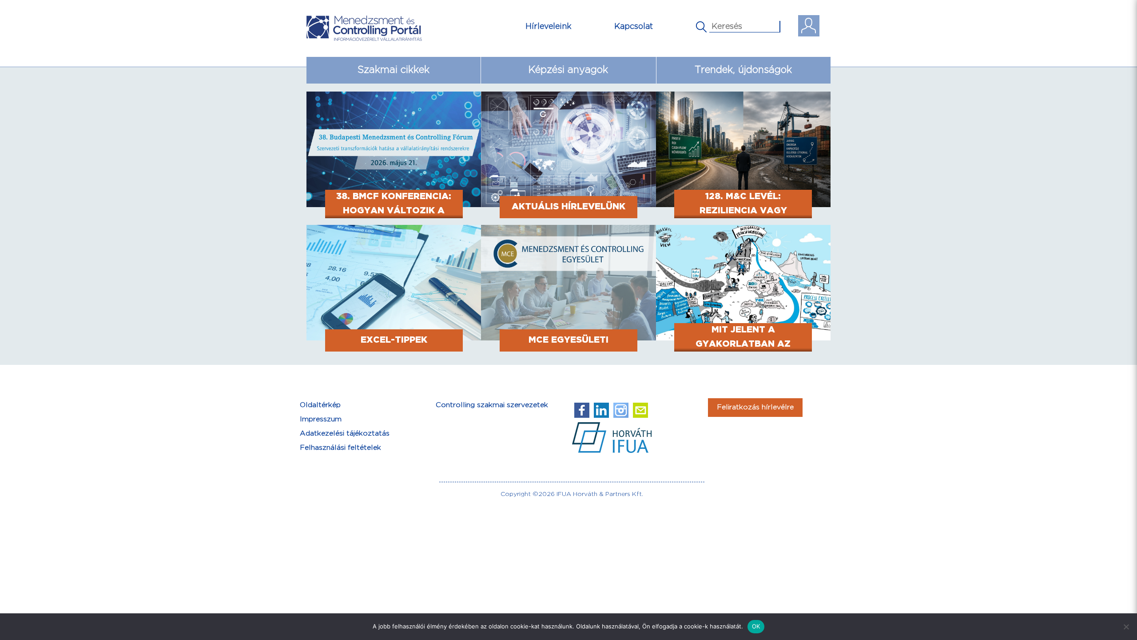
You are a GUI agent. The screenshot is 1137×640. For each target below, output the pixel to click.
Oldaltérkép (320, 405)
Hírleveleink (548, 26)
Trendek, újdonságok (743, 70)
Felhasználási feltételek (340, 447)
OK (756, 626)
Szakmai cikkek (393, 70)
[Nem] (1125, 626)
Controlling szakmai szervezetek (492, 405)
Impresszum (321, 419)
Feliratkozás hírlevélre (755, 407)
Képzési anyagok (568, 70)
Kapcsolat (633, 26)
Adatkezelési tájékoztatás (345, 433)
